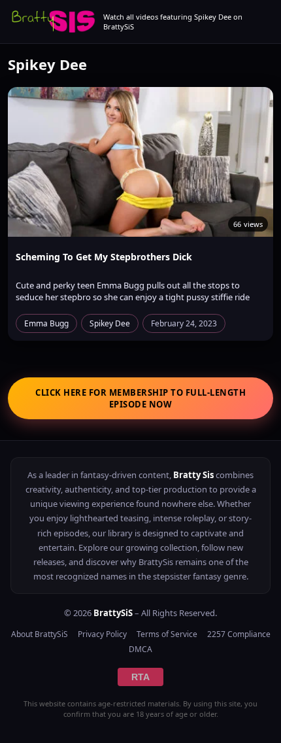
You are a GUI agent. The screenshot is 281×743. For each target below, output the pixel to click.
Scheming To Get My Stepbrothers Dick (104, 257)
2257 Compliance (239, 634)
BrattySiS (113, 613)
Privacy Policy (102, 634)
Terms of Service (167, 634)
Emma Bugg (46, 323)
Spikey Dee (110, 323)
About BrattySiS (39, 634)
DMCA (140, 649)
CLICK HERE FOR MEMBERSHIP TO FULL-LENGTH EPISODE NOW (140, 398)
